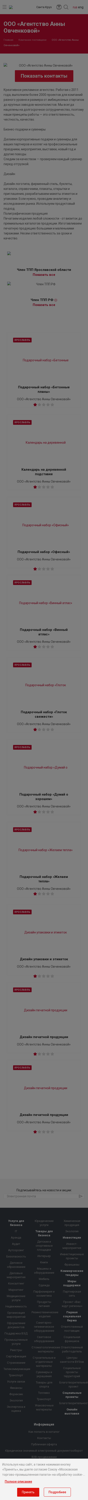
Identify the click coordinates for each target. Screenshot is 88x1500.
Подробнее (57, 1492)
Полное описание (18, 1481)
